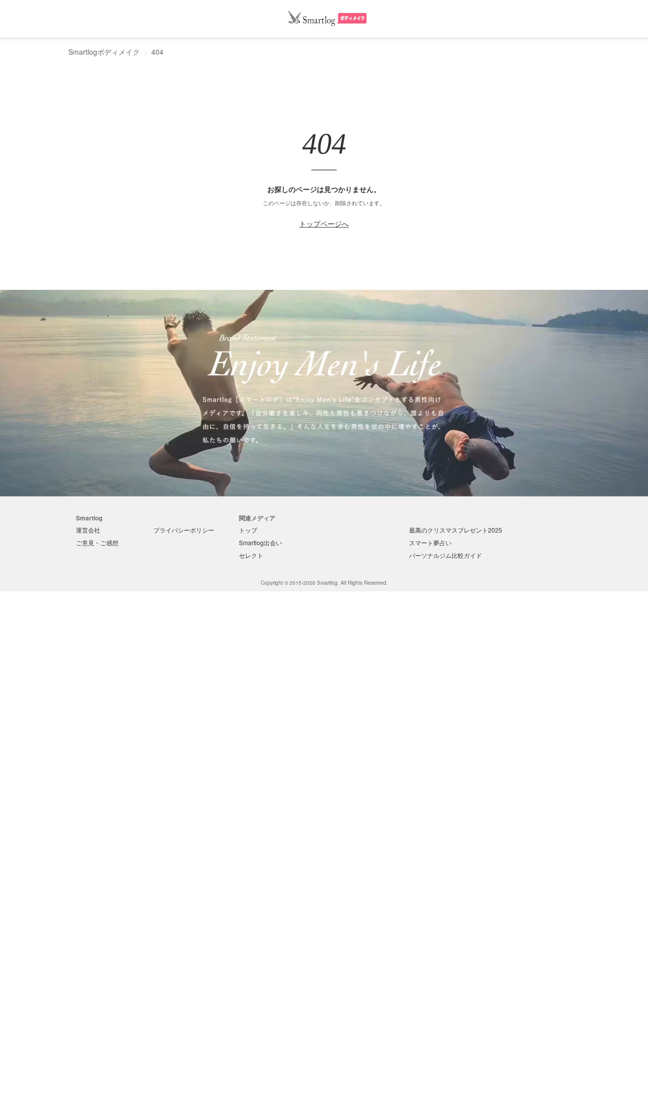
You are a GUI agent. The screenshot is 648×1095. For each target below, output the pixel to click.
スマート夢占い (430, 542)
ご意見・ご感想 (97, 542)
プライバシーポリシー (183, 529)
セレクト (251, 555)
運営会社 (88, 529)
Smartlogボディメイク (104, 52)
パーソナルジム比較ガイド (445, 555)
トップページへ (324, 223)
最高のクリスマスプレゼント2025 (455, 529)
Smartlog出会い (260, 542)
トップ (248, 529)
